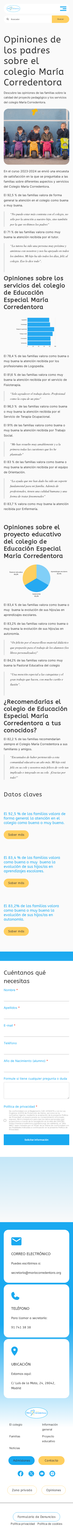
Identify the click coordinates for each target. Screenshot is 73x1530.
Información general (50, 1427)
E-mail (8, 1025)
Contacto (51, 1460)
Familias (14, 1436)
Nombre (9, 990)
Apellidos (10, 1008)
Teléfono (10, 1043)
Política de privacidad (19, 1106)
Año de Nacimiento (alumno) (24, 1061)
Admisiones (21, 1460)
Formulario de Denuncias (37, 1517)
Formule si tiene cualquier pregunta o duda (35, 1078)
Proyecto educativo (48, 1439)
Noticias (14, 1448)
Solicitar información (36, 1139)
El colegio (15, 1424)
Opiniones (53, 1490)
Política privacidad (23, 1524)
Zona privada (22, 1490)
